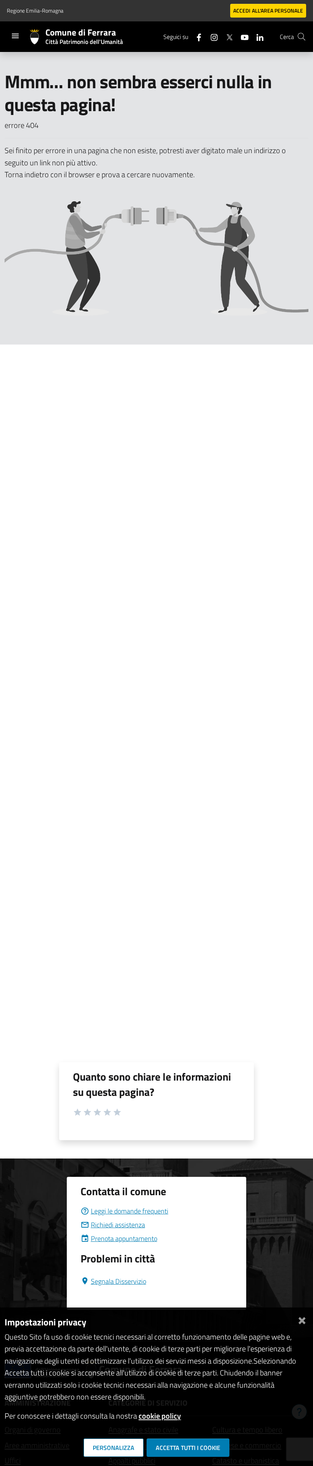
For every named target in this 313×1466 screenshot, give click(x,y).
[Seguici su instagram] (211, 36)
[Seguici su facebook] (195, 36)
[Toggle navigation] (15, 35)
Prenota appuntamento (124, 1238)
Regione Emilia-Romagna (35, 10)
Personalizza (113, 1447)
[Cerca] (301, 36)
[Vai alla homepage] (37, 36)
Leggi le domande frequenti (129, 1211)
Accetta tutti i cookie (188, 1447)
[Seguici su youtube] (241, 36)
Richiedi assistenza (118, 1225)
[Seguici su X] (226, 36)
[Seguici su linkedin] (257, 36)
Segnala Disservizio (118, 1281)
